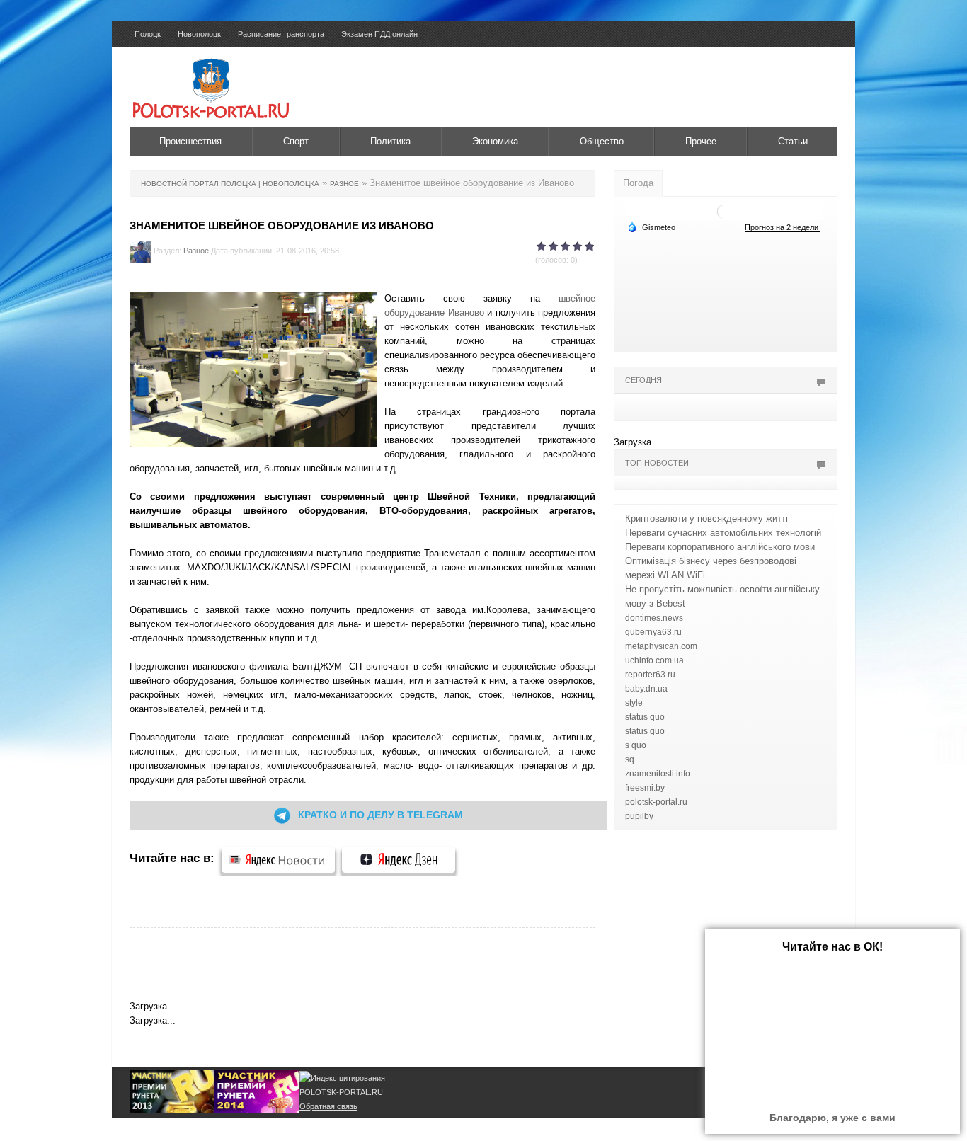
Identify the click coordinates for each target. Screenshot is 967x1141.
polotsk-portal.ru (656, 802)
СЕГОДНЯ (643, 380)
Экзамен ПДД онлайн (379, 34)
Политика (390, 141)
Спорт (296, 141)
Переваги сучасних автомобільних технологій (723, 532)
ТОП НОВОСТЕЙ (657, 463)
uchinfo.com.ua (654, 660)
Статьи (793, 141)
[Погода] (651, 226)
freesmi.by (645, 788)
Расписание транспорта (281, 34)
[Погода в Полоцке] (724, 210)
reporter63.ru (650, 675)
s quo (635, 745)
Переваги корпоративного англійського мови (720, 546)
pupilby (639, 816)
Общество (602, 141)
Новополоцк (199, 34)
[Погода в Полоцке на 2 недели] (782, 227)
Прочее (700, 141)
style (634, 703)
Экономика (495, 141)
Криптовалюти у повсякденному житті (706, 518)
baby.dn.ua (646, 689)
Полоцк (148, 34)
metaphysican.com (661, 646)
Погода (638, 183)
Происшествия (190, 141)
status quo (645, 717)
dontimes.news (654, 618)
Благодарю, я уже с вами (832, 1117)
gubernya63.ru (653, 632)
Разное (196, 250)
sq (629, 759)
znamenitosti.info (657, 774)
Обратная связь (328, 1106)
